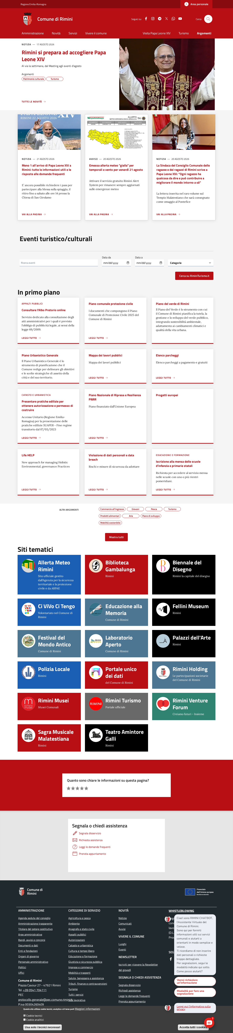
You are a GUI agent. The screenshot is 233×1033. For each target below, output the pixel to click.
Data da (106, 257)
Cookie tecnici (34, 1016)
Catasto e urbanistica (36, 395)
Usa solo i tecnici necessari (42, 1027)
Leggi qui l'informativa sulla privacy (193, 1008)
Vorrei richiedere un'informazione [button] (187, 981)
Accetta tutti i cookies (193, 1027)
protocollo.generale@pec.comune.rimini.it (45, 999)
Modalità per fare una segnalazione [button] (190, 992)
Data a (139, 257)
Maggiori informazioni (87, 1009)
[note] (195, 944)
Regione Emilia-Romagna (33, 4)
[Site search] (208, 19)
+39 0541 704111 (35, 990)
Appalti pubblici (32, 303)
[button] (196, 4)
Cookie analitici (35, 1020)
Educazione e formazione (173, 455)
